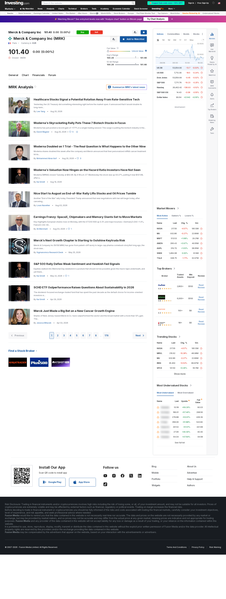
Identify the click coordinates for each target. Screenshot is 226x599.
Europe (131, 13)
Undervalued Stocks (210, 13)
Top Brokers (164, 268)
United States (57, 13)
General (13, 75)
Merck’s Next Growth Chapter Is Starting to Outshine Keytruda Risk (79, 240)
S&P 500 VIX (162, 92)
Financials (38, 75)
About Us (191, 466)
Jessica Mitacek (44, 323)
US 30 (159, 68)
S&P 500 (161, 82)
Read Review (201, 286)
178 (107, 335)
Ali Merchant (42, 229)
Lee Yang (41, 111)
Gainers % (176, 216)
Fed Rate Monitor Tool (146, 13)
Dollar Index (162, 97)
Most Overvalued (185, 393)
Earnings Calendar (42, 13)
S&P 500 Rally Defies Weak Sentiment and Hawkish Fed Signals (77, 263)
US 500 (160, 73)
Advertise (192, 472)
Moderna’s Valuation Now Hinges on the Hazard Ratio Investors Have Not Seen (87, 170)
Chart (25, 75)
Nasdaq (160, 87)
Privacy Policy (198, 547)
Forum (52, 75)
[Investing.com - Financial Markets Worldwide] (17, 3)
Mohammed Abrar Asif (47, 158)
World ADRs (106, 13)
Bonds (186, 34)
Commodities (173, 34)
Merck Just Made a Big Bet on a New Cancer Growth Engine (74, 310)
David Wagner (43, 132)
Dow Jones (162, 77)
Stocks (10, 13)
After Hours (82, 13)
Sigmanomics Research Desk (50, 252)
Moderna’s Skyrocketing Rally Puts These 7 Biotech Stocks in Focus (80, 123)
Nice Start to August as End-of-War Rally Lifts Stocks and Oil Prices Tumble (85, 193)
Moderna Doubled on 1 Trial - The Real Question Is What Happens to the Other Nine (90, 146)
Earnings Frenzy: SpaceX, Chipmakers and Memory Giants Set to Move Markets (88, 217)
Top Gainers (163, 13)
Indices (160, 34)
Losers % (189, 216)
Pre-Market (70, 13)
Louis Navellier (43, 205)
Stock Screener (141, 9)
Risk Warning (215, 547)
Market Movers (166, 208)
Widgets (156, 485)
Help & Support (195, 479)
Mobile (155, 472)
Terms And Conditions (177, 547)
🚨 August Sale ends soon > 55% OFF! (166, 3)
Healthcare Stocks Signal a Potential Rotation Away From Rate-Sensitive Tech (87, 99)
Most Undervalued (165, 393)
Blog (154, 466)
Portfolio (156, 479)
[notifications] (213, 2)
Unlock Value (137, 51)
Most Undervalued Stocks (172, 385)
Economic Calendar (121, 9)
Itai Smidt (41, 182)
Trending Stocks (167, 336)
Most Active (175, 13)
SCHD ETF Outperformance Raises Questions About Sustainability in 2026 (84, 287)
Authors (191, 485)
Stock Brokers (119, 13)
